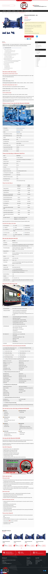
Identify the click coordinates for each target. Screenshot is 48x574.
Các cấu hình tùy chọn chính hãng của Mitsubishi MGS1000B (11, 61)
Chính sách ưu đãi (29, 561)
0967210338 (36, 5)
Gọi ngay (29, 36)
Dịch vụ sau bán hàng (29, 562)
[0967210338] (36, 36)
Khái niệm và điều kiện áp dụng (7, 49)
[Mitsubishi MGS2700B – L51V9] (18, 536)
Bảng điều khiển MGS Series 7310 (8, 59)
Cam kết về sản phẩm (29, 563)
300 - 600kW (38, 51)
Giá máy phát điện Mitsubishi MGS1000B (9, 62)
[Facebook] (43, 570)
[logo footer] (5, 570)
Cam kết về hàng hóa (6, 63)
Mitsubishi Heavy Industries (20, 128)
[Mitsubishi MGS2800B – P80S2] (7, 536)
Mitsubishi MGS (29, 19)
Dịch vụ (36, 563)
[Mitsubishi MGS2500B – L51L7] (41, 536)
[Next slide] (22, 22)
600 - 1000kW (38, 52)
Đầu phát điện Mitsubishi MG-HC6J (8, 58)
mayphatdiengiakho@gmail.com (40, 6)
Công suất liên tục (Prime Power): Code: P (10, 50)
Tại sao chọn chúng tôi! (7, 69)
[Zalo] (45, 570)
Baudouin (38, 66)
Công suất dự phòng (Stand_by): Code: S (10, 51)
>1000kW (38, 53)
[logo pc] (24, 5)
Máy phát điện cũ (38, 561)
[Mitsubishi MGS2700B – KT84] (29, 536)
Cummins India (38, 57)
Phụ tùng (37, 562)
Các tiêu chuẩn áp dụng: (8, 52)
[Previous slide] (3, 22)
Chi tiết (10, 545)
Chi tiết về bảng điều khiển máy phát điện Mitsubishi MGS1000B (12, 60)
